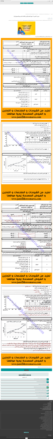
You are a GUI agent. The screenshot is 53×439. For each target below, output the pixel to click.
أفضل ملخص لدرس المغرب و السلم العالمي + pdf (47, 423)
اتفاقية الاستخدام (49, 435)
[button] (30, 375)
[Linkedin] (21, 375)
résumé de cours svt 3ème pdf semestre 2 (43, 384)
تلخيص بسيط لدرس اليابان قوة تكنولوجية (48, 414)
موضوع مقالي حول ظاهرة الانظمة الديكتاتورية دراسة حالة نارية (46, 425)
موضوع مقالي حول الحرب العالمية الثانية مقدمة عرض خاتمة (46, 424)
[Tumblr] (23, 375)
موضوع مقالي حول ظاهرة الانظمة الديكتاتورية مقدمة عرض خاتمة (41, 392)
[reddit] (26, 432)
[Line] (24, 375)
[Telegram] (19, 375)
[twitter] (25, 432)
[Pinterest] (20, 375)
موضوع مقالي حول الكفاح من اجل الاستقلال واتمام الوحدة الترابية (41, 389)
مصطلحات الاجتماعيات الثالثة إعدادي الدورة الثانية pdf (47, 427)
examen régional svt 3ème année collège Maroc (46, 409)
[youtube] (24, 432)
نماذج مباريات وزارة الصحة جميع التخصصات (47, 407)
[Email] (26, 375)
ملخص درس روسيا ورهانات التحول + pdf (48, 415)
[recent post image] (48, 379)
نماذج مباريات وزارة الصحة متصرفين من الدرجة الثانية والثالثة (45, 408)
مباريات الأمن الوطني (49, 405)
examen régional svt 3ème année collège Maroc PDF (42, 381)
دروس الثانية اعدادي (49, 403)
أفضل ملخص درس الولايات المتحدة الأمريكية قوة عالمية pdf (46, 413)
